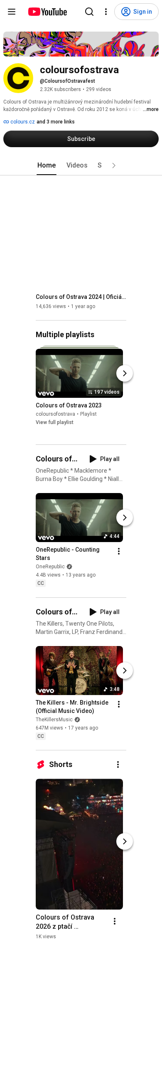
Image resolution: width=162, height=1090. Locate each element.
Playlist (88, 414)
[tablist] (81, 165)
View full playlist (55, 422)
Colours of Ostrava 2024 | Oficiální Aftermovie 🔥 (81, 296)
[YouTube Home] (47, 11)
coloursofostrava (55, 414)
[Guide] (12, 12)
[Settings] (106, 12)
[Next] (124, 373)
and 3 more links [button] (56, 122)
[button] (114, 165)
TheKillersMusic (54, 720)
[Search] (89, 12)
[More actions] (118, 551)
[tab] (46, 165)
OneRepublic (50, 567)
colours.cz (22, 122)
